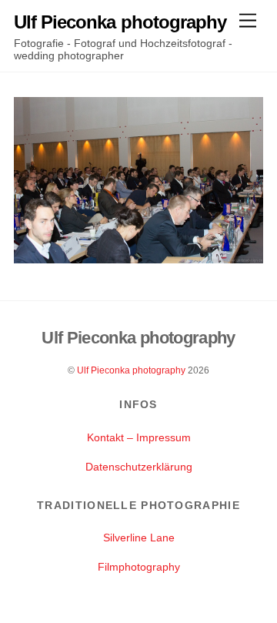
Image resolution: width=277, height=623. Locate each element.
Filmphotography (139, 567)
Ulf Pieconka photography (131, 370)
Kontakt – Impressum (139, 437)
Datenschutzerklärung (138, 467)
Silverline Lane (139, 537)
